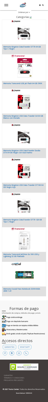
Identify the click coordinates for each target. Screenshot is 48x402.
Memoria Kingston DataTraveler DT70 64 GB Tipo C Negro (22, 47)
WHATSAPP (25, 347)
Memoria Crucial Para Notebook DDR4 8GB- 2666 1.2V (21, 290)
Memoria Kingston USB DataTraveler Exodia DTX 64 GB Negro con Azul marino (21, 151)
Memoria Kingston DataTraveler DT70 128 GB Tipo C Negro (22, 220)
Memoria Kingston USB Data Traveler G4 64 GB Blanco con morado (23, 117)
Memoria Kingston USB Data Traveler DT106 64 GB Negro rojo (23, 186)
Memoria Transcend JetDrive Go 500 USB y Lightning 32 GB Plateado (21, 255)
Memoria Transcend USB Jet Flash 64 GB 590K (22, 83)
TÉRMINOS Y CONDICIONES (14, 378)
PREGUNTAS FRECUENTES (13, 380)
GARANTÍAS (9, 347)
